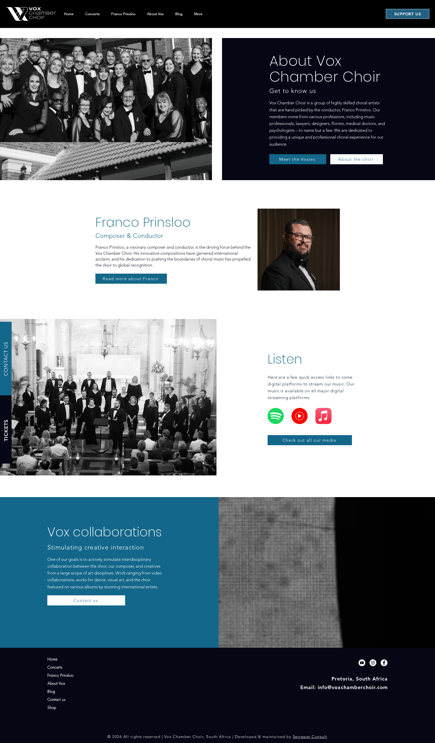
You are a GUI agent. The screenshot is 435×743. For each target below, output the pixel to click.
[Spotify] (276, 416)
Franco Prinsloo (60, 675)
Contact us (56, 699)
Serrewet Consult (310, 736)
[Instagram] (373, 662)
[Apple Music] (323, 416)
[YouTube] (361, 662)
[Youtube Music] (300, 416)
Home (52, 659)
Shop (51, 707)
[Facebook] (384, 662)
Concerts (54, 667)
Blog (51, 691)
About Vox (56, 683)
